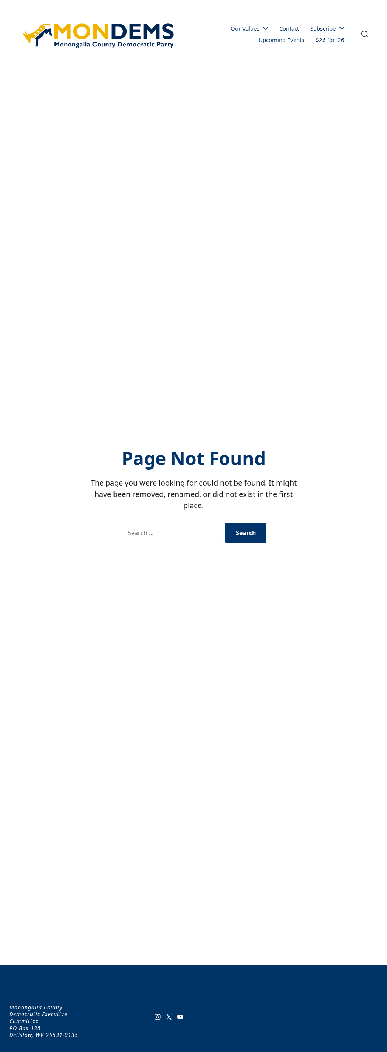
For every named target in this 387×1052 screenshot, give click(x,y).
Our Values (245, 28)
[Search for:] (170, 534)
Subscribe (323, 28)
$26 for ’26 (330, 40)
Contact (289, 28)
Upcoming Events (281, 40)
